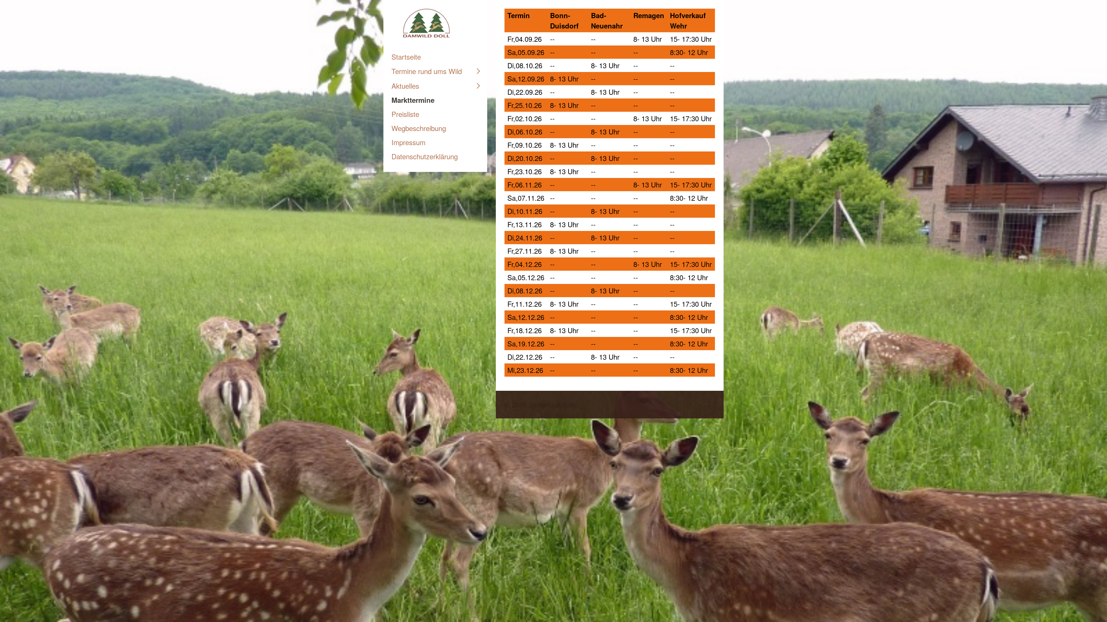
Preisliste (405, 114)
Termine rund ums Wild (426, 71)
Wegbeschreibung (418, 128)
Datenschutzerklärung (424, 156)
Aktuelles (405, 86)
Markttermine (412, 100)
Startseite (406, 57)
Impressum (408, 142)
